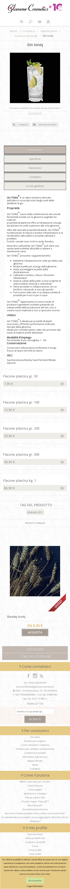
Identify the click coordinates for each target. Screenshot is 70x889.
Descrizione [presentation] (35, 150)
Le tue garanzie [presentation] (35, 186)
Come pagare (35, 789)
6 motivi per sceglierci (35, 741)
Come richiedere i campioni (35, 745)
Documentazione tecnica (35, 809)
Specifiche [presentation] (35, 159)
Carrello (39, 21)
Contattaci (35, 768)
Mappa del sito (35, 760)
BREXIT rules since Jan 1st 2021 (35, 781)
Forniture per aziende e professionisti (35, 748)
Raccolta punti (35, 805)
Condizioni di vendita (35, 752)
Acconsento (35, 880)
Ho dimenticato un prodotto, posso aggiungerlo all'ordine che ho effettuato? (35, 819)
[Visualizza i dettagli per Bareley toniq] (35, 571)
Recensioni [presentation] (35, 168)
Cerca (35, 846)
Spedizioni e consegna (35, 793)
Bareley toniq (16, 617)
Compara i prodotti (35, 842)
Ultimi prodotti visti (35, 838)
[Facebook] (28, 675)
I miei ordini (35, 854)
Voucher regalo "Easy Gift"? (35, 801)
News (35, 764)
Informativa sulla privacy (35, 756)
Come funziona (35, 785)
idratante (32, 512)
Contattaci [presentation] (35, 177)
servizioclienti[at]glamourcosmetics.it (35, 686)
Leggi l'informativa (35, 886)
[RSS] (41, 675)
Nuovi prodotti (35, 834)
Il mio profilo (35, 850)
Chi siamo (35, 737)
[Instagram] (35, 675)
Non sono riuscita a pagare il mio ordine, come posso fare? (35, 813)
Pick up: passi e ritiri (35, 797)
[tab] (35, 150)
